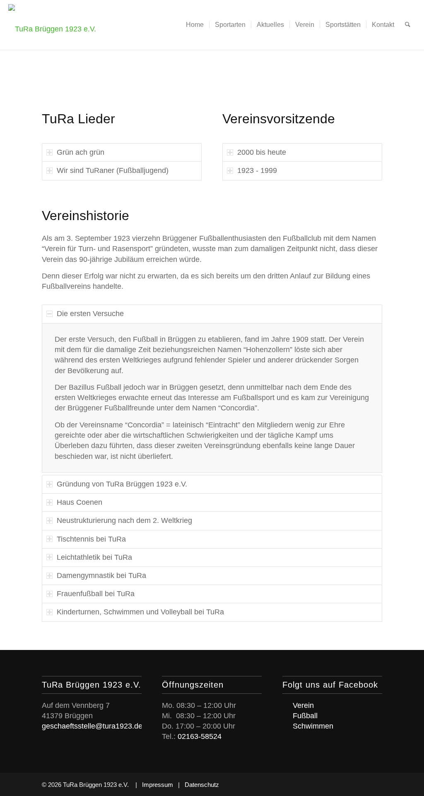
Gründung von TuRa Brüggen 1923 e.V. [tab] (122, 484)
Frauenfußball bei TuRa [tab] (96, 594)
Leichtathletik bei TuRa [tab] (94, 557)
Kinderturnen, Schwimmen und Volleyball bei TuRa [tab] (140, 612)
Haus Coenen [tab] (79, 502)
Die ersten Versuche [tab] (90, 313)
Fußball (305, 716)
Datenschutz (202, 784)
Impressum (157, 784)
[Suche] (408, 25)
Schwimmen (313, 726)
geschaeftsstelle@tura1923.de (92, 726)
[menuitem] (195, 25)
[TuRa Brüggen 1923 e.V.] (52, 25)
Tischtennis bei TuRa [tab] (91, 539)
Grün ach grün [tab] (80, 152)
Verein (303, 705)
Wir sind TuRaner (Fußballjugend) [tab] (113, 170)
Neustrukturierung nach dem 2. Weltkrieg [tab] (124, 520)
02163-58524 (200, 736)
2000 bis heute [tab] (261, 152)
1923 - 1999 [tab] (257, 170)
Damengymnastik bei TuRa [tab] (101, 575)
